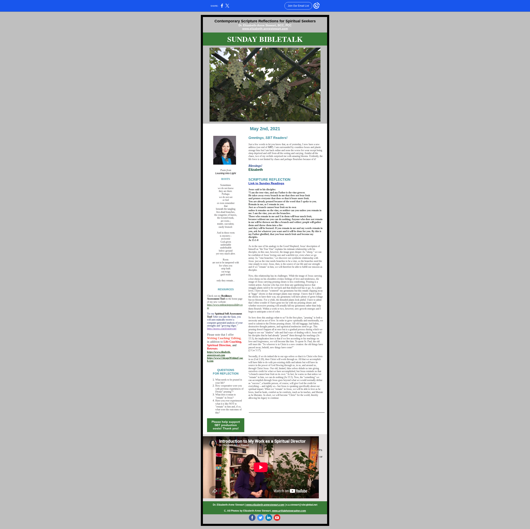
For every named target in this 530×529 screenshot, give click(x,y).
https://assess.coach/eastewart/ (221, 328)
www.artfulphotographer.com (289, 510)
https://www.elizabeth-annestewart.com (219, 353)
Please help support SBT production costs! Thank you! (226, 425)
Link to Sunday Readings (266, 183)
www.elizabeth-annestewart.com (265, 28)
